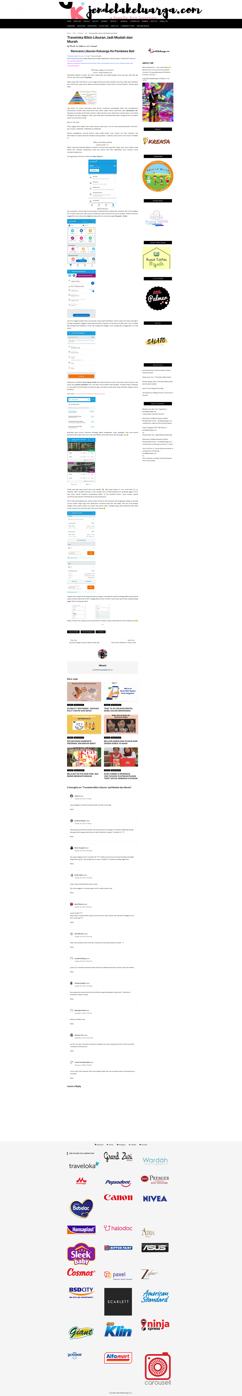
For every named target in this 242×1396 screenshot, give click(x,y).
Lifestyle (107, 705)
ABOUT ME (77, 21)
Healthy (70, 705)
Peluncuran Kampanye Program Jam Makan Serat (81, 742)
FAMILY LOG (164, 21)
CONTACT (86, 21)
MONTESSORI (92, 26)
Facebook (99, 1145)
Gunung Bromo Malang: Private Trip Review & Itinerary (157, 394)
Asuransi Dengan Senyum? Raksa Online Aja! (84, 643)
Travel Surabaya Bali (81, 1062)
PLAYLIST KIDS (104, 26)
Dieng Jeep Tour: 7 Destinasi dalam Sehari (156, 377)
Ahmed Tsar (79, 1035)
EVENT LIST (115, 26)
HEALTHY (95, 21)
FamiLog (107, 737)
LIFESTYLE (153, 21)
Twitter (111, 1145)
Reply (72, 809)
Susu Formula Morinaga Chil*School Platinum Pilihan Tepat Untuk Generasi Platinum (120, 776)
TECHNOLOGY (135, 21)
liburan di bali (73, 632)
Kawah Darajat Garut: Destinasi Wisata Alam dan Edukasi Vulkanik (157, 383)
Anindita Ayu (79, 934)
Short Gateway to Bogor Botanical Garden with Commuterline (157, 459)
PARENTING (71, 26)
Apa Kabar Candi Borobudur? (154, 414)
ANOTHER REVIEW (143, 26)
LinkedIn (133, 1145)
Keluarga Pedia (79, 1010)
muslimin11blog (80, 958)
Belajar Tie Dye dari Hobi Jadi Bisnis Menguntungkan (82, 775)
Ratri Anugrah (79, 848)
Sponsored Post (79, 705)
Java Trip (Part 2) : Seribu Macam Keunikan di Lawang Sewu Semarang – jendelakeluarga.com (157, 450)
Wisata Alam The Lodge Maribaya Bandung (157, 435)
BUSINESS (145, 21)
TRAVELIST (113, 21)
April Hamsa (78, 904)
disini (107, 145)
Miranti (72, 46)
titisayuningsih (80, 983)
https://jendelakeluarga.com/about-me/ (156, 78)
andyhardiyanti (80, 821)
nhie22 (77, 796)
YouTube (144, 1145)
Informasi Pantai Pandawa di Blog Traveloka (90, 394)
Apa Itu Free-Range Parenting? (153, 388)
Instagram (122, 1145)
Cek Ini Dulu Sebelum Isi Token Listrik (123, 643)
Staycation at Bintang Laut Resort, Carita (158, 444)
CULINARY (104, 21)
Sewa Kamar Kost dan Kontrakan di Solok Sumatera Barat (156, 371)
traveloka (100, 632)
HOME (69, 21)
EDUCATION (81, 26)
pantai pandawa (88, 632)
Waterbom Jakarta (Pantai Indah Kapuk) (158, 423)
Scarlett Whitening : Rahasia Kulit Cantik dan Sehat (83, 709)
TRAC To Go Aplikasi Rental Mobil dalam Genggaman (118, 709)
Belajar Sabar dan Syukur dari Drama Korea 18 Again (121, 742)
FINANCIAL (124, 21)
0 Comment (93, 46)
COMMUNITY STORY (127, 26)
